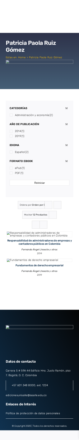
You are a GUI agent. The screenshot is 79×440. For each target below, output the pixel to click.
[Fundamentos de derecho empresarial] (32, 260)
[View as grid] (36, 224)
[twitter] (32, 352)
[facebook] (25, 352)
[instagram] (39, 352)
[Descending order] (57, 205)
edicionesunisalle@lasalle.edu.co (26, 395)
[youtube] (46, 352)
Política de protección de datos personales (33, 413)
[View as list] (43, 224)
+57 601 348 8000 (23, 385)
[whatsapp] (53, 352)
